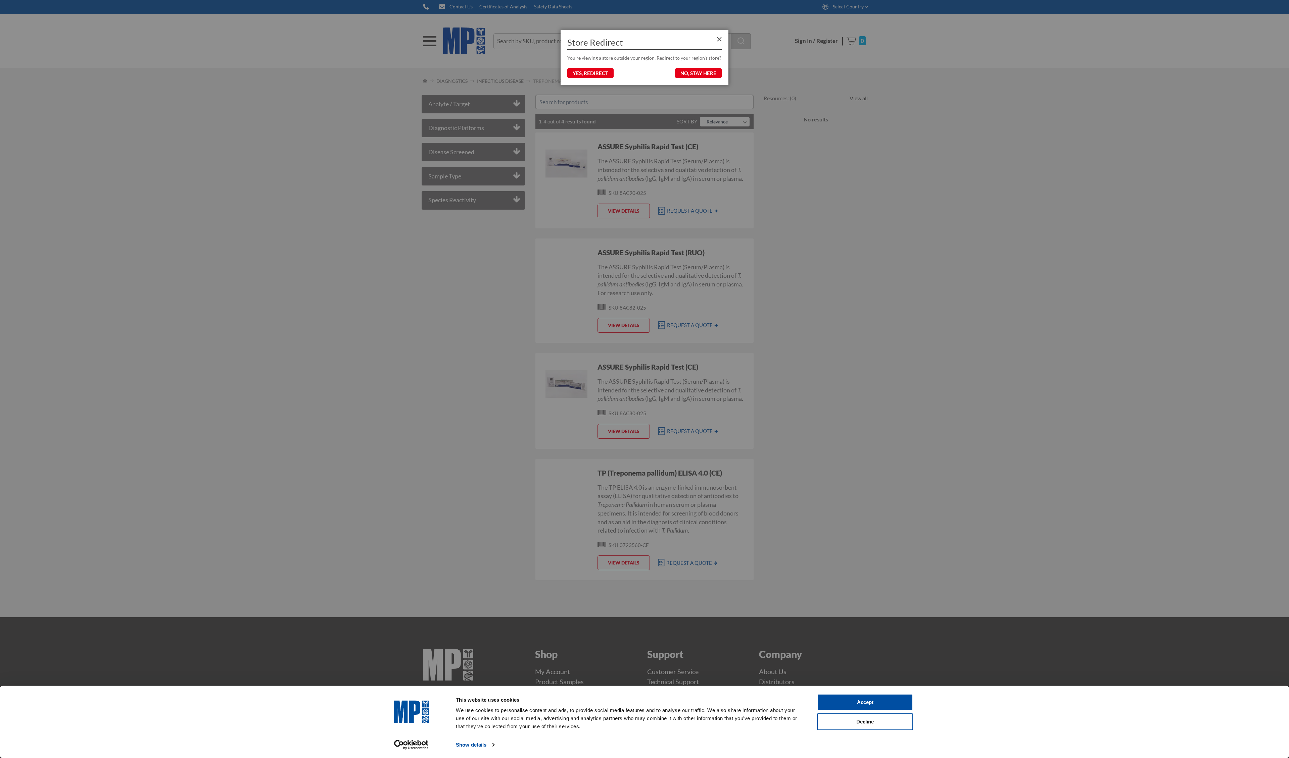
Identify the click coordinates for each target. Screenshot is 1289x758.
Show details (471, 745)
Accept (865, 702)
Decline (865, 721)
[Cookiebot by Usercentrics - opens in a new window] (411, 745)
